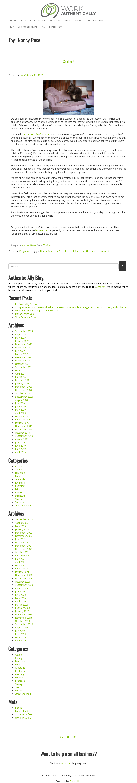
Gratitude (20, 479)
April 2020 (20, 413)
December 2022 (23, 344)
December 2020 (23, 386)
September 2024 (24, 331)
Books (78, 20)
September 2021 (24, 367)
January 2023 (22, 341)
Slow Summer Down (26, 317)
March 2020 (21, 416)
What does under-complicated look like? (36, 310)
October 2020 (22, 393)
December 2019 (23, 426)
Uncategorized (23, 505)
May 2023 (20, 337)
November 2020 (24, 390)
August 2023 (22, 334)
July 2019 (20, 442)
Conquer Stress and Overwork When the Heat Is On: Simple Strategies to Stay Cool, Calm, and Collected (71, 307)
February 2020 (23, 419)
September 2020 (24, 396)
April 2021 (20, 373)
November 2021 (24, 360)
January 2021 (22, 383)
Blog (67, 20)
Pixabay (46, 245)
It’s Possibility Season (26, 304)
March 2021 (21, 376)
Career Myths (94, 20)
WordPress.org (23, 717)
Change (19, 469)
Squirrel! (68, 61)
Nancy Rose (46, 251)
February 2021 (23, 380)
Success (19, 502)
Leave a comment (99, 251)
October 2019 (22, 432)
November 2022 (24, 347)
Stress (18, 499)
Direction (20, 472)
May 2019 (20, 448)
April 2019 (20, 452)
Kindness (20, 482)
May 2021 (20, 370)
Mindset (19, 489)
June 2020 (20, 406)
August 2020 (22, 400)
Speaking (55, 20)
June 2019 (20, 445)
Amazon (100, 286)
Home (13, 20)
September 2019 (24, 435)
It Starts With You (24, 313)
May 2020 (20, 409)
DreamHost (76, 781)
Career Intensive (52, 27)
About (24, 20)
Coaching (40, 20)
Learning (19, 485)
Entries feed (21, 711)
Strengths (20, 495)
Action (18, 466)
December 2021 (23, 357)
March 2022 (21, 354)
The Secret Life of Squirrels (36, 134)
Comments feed (24, 714)
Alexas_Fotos (29, 245)
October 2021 (22, 363)
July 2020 (20, 403)
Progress (24, 251)
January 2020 (22, 422)
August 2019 (22, 439)
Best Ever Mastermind (24, 27)
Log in (18, 707)
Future (18, 476)
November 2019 (24, 429)
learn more (41, 230)
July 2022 (20, 350)
